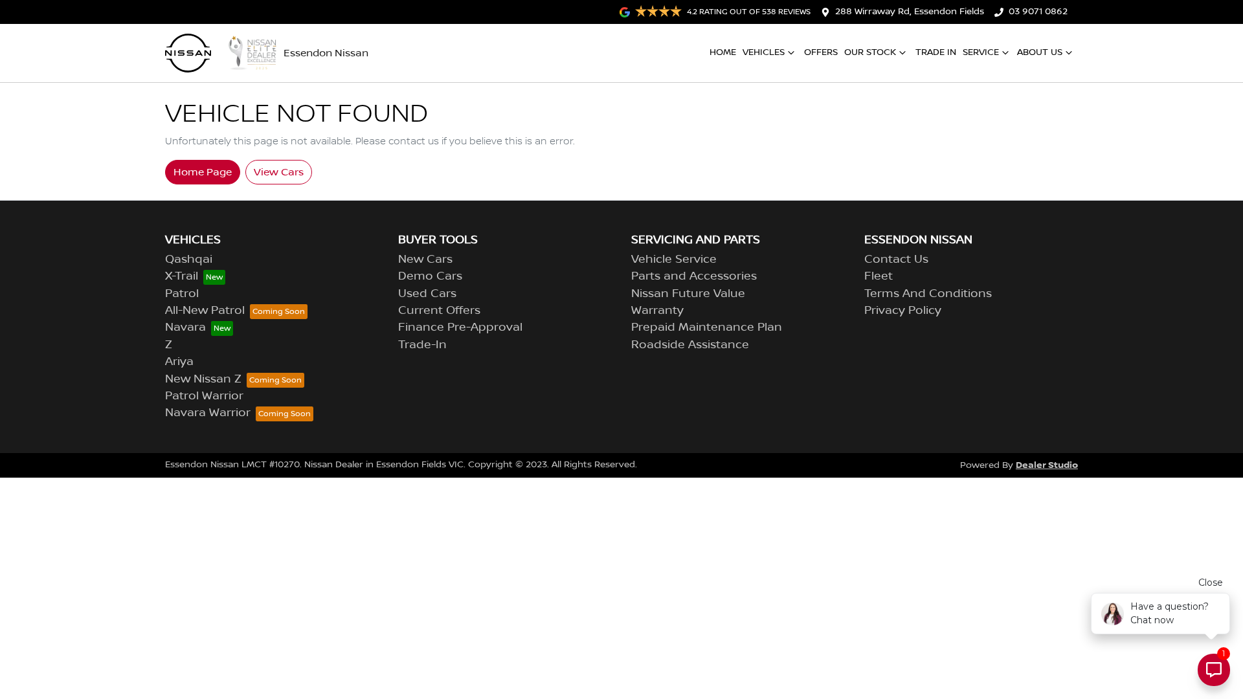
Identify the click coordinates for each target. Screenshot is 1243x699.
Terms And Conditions (928, 294)
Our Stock (870, 52)
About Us (1039, 52)
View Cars (279, 172)
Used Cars (427, 294)
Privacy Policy (902, 311)
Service (981, 52)
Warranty (657, 311)
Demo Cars (430, 276)
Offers (821, 52)
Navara (185, 327)
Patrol (182, 294)
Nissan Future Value (688, 294)
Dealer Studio (1047, 465)
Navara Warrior (208, 413)
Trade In (935, 52)
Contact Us (896, 259)
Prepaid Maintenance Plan (706, 327)
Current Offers (439, 311)
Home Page (203, 172)
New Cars (425, 259)
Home (723, 52)
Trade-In (422, 345)
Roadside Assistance (690, 345)
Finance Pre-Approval (460, 327)
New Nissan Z (203, 379)
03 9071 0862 (1038, 11)
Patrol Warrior (204, 396)
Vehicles (764, 52)
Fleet (878, 276)
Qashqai (188, 259)
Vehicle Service (674, 259)
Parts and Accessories (694, 276)
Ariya (179, 362)
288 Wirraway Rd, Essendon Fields (909, 11)
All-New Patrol (205, 311)
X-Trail (181, 276)
